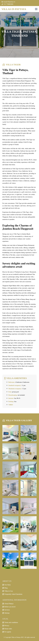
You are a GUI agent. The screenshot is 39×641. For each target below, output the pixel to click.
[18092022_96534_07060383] (10, 451)
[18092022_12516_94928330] (10, 506)
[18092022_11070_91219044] (28, 506)
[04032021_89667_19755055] (10, 524)
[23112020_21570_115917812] (28, 433)
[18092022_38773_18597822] (10, 488)
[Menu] (36, 9)
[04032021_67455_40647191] (10, 542)
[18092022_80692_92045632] (28, 451)
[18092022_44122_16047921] (10, 469)
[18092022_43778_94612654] (28, 469)
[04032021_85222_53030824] (28, 524)
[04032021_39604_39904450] (28, 561)
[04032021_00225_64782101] (10, 561)
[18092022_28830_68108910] (28, 488)
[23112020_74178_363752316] (10, 433)
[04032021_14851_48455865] (28, 542)
